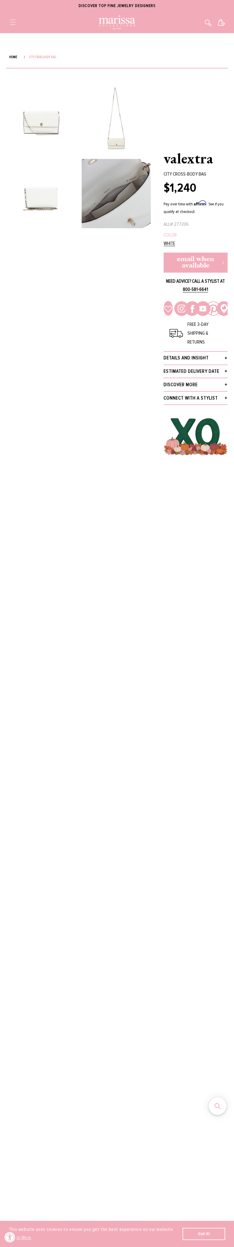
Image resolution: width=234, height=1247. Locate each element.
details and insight (186, 358)
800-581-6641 (195, 289)
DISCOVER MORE (181, 385)
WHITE (169, 243)
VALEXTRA (188, 158)
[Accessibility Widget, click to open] (10, 1237)
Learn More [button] (20, 1238)
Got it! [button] (204, 1233)
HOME (13, 57)
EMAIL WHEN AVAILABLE (195, 262)
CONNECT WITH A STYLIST (191, 398)
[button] (13, 22)
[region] (117, 6)
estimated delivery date (191, 371)
